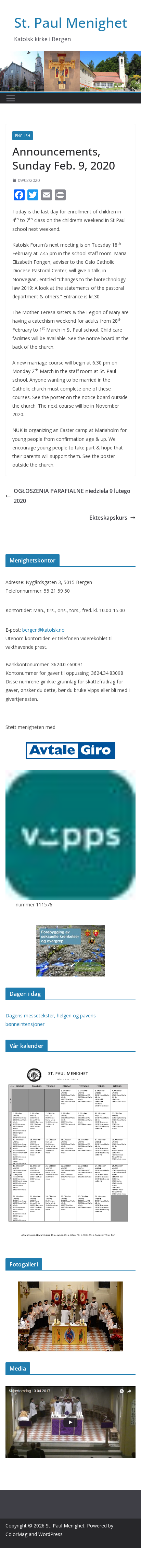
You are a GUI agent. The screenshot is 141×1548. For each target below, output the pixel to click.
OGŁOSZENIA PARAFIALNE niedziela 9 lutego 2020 (72, 496)
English (22, 135)
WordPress (50, 1534)
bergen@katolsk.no (43, 630)
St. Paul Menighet (70, 22)
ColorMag (16, 1534)
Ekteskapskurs (108, 517)
